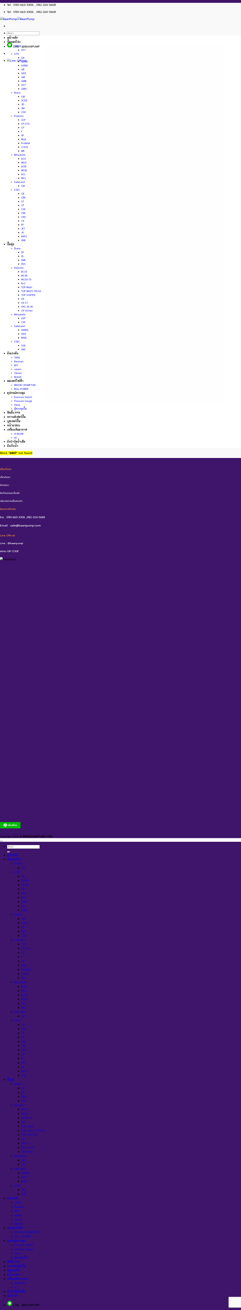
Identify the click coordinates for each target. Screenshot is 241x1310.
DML (23, 259)
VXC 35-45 (27, 306)
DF (22, 252)
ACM (23, 166)
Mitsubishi (19, 154)
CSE (23, 209)
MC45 (24, 275)
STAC (17, 189)
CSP (23, 322)
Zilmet (18, 372)
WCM (24, 170)
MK (23, 150)
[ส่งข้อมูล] (8, 851)
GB (22, 69)
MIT (16, 365)
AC (15, 437)
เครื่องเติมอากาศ (17, 429)
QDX (23, 333)
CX (22, 220)
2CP (23, 119)
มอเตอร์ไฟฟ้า (15, 381)
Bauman (18, 361)
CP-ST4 (25, 123)
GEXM (24, 61)
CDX (23, 112)
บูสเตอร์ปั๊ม (13, 421)
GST (23, 84)
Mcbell (18, 376)
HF (22, 135)
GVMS (24, 65)
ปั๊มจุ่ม (10, 244)
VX (22, 298)
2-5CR (24, 146)
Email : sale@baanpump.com (20, 525)
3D (22, 104)
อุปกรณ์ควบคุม (16, 393)
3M (23, 108)
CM (23, 96)
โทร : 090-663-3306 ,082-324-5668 (22, 517)
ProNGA (25, 143)
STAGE (17, 45)
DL (22, 256)
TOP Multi (26, 287)
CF (22, 201)
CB (22, 193)
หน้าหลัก (12, 37)
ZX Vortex (27, 310)
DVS (23, 263)
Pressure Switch (23, 396)
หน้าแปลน (13, 425)
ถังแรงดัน (12, 353)
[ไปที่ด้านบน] (1, 841)
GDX (23, 73)
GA (23, 57)
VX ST (24, 302)
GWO (24, 88)
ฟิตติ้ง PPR (13, 412)
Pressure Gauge (23, 400)
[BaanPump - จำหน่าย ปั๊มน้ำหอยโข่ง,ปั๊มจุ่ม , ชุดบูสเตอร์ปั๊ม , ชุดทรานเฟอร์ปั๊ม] (17, 19)
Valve (17, 404)
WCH (23, 162)
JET (23, 228)
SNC (23, 349)
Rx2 (23, 283)
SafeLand (19, 181)
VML (23, 240)
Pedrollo (19, 115)
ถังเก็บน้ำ (12, 446)
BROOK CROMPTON (24, 384)
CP (22, 127)
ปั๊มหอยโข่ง (13, 42)
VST (23, 49)
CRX (23, 216)
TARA (17, 357)
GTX (16, 53)
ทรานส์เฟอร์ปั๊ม (16, 417)
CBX (23, 197)
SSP (23, 318)
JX (22, 232)
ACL (23, 174)
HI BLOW (18, 433)
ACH (23, 158)
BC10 (24, 271)
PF (22, 224)
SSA (23, 345)
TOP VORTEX (28, 294)
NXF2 (24, 236)
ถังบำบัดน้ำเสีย (16, 441)
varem (17, 369)
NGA (23, 139)
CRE (23, 213)
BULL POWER (21, 388)
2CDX (24, 100)
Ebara (17, 92)
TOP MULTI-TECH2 (31, 291)
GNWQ (24, 329)
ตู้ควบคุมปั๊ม (20, 408)
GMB (23, 80)
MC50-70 (26, 279)
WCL (23, 178)
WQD (24, 337)
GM (23, 77)
